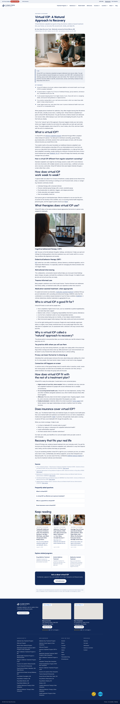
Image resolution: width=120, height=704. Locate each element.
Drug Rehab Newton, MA (23, 681)
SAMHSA (79, 296)
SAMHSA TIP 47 (54, 153)
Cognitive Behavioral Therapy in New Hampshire (25, 686)
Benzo (62, 643)
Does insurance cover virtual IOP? (46, 505)
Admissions (89, 5)
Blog (116, 5)
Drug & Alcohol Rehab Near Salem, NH (48, 676)
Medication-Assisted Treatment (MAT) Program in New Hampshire (26, 648)
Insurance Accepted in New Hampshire (48, 671)
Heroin (63, 650)
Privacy (105, 701)
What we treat (65, 638)
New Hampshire (43, 638)
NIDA (66, 201)
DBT (36, 262)
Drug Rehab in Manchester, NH (46, 678)
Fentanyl (63, 647)
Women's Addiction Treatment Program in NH (26, 660)
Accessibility (111, 701)
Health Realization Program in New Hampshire (47, 694)
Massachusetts (21, 638)
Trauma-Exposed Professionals (24, 666)
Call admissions (60, 581)
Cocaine (63, 645)
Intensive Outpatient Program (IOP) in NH (48, 650)
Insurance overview (88, 647)
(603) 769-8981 (15, 1)
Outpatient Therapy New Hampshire (47, 661)
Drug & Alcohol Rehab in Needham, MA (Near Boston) (26, 669)
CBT (36, 252)
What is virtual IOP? (41, 491)
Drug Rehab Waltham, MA (23, 683)
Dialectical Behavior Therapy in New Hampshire (25, 690)
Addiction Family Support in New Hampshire (47, 644)
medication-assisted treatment (64, 292)
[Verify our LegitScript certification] (100, 694)
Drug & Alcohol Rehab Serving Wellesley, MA (26, 673)
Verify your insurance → (23, 613)
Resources (87, 638)
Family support (76, 401)
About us (86, 641)
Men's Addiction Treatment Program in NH (26, 652)
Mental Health (81, 5)
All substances (64, 659)
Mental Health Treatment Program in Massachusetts (25, 656)
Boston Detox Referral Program (24, 645)
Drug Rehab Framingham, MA (24, 676)
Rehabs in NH (42, 683)
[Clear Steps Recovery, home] (8, 5)
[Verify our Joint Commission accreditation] (93, 694)
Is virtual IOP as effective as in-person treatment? (50, 496)
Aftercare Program (21, 643)
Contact (85, 650)
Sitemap (116, 701)
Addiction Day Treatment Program (25, 641)
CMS (53, 417)
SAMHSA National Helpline (74, 456)
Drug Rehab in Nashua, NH (45, 681)
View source (66, 468)
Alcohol (63, 641)
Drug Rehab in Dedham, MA (23, 678)
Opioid (62, 654)
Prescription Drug (65, 657)
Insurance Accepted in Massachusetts (26, 663)
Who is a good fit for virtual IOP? (45, 500)
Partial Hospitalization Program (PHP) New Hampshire (48, 664)
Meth (62, 652)
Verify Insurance (25, 1)
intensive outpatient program (53, 135)
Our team (86, 643)
